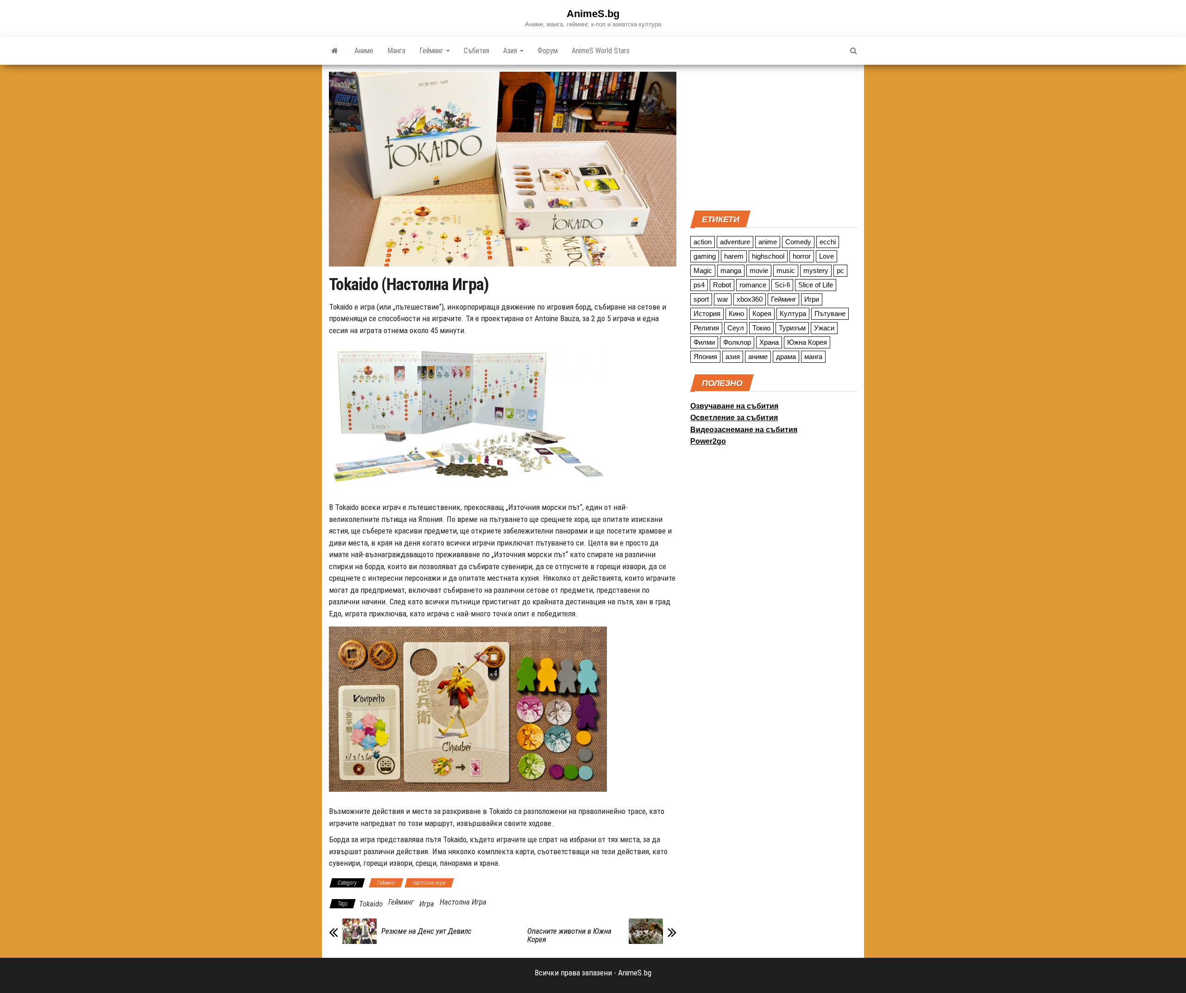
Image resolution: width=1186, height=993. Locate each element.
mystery (815, 270)
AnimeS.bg (593, 13)
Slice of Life (815, 285)
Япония (705, 356)
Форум (547, 50)
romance (752, 285)
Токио (761, 328)
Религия (706, 328)
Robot (722, 285)
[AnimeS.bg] (334, 51)
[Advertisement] (773, 136)
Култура (793, 313)
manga (730, 270)
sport (701, 299)
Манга (396, 50)
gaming (705, 256)
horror (802, 256)
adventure (735, 242)
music (785, 270)
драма (786, 356)
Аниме (363, 50)
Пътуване (829, 313)
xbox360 (750, 299)
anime (767, 242)
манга (813, 356)
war (722, 299)
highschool (768, 256)
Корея (761, 313)
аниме (758, 356)
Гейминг (432, 50)
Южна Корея (807, 342)
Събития (476, 50)
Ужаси (824, 328)
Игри (811, 299)
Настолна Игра (463, 901)
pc (840, 270)
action (703, 242)
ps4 (699, 285)
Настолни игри (429, 883)
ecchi (828, 242)
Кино (736, 313)
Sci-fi (782, 285)
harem (734, 256)
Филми (704, 342)
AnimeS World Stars (601, 50)
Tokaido (371, 903)
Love (826, 256)
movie (759, 270)
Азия (511, 50)
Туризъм (792, 328)
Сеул (735, 328)
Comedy (798, 242)
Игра (426, 903)
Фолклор (737, 342)
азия (732, 356)
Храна (769, 342)
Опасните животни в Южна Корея (569, 935)
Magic (703, 270)
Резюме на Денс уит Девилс (426, 931)
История (707, 313)
